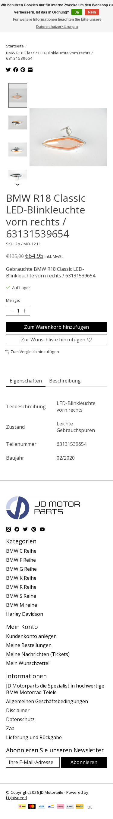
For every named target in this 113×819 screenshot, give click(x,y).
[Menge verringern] (12, 311)
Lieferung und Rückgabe (34, 737)
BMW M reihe (21, 605)
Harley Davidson (24, 614)
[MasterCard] (32, 807)
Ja (77, 12)
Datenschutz (20, 719)
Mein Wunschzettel (27, 663)
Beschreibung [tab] (65, 380)
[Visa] (42, 807)
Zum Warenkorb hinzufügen (56, 327)
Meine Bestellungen (29, 645)
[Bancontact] (51, 807)
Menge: (13, 300)
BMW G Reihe (21, 569)
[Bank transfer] (70, 807)
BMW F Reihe (21, 560)
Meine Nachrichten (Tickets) (38, 654)
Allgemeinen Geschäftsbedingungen (47, 701)
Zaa (10, 728)
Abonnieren (84, 762)
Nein (92, 12)
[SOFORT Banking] (60, 807)
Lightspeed (16, 797)
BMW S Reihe (21, 596)
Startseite (15, 46)
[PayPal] (79, 807)
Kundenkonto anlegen (31, 636)
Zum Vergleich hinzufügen (35, 351)
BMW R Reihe (21, 587)
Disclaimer (18, 710)
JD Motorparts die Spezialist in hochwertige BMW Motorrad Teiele (55, 689)
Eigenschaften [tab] (26, 380)
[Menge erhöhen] (24, 311)
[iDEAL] (22, 807)
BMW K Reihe (21, 578)
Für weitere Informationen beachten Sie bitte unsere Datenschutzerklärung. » (57, 23)
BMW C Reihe (21, 551)
